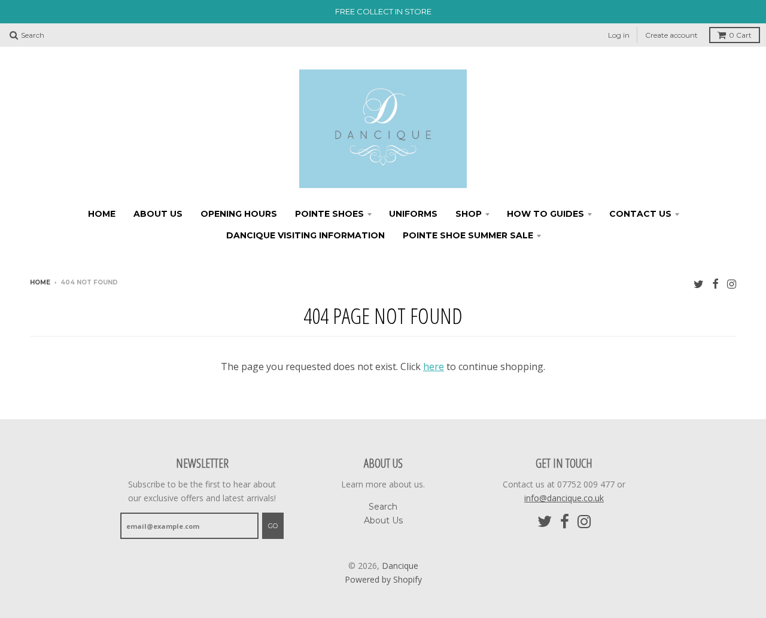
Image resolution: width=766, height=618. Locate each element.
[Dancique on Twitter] (699, 283)
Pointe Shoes (329, 213)
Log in (619, 35)
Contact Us (640, 213)
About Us (158, 213)
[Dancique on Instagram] (731, 283)
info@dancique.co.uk (564, 498)
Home (101, 213)
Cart (740, 35)
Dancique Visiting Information (305, 235)
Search (383, 506)
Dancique (400, 565)
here (433, 366)
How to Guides (545, 213)
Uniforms (413, 213)
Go (273, 526)
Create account (671, 35)
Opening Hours (238, 213)
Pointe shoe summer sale (468, 235)
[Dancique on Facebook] (715, 283)
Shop (468, 213)
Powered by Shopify (383, 579)
